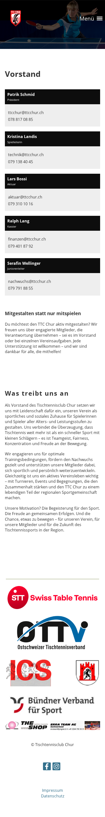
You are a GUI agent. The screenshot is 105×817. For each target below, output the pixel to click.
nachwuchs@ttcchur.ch (29, 281)
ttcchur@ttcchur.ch (26, 112)
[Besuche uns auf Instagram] (56, 767)
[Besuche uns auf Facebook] (47, 767)
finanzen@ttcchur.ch (27, 239)
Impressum (52, 790)
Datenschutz (52, 796)
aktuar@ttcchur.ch (25, 197)
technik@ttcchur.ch (26, 154)
